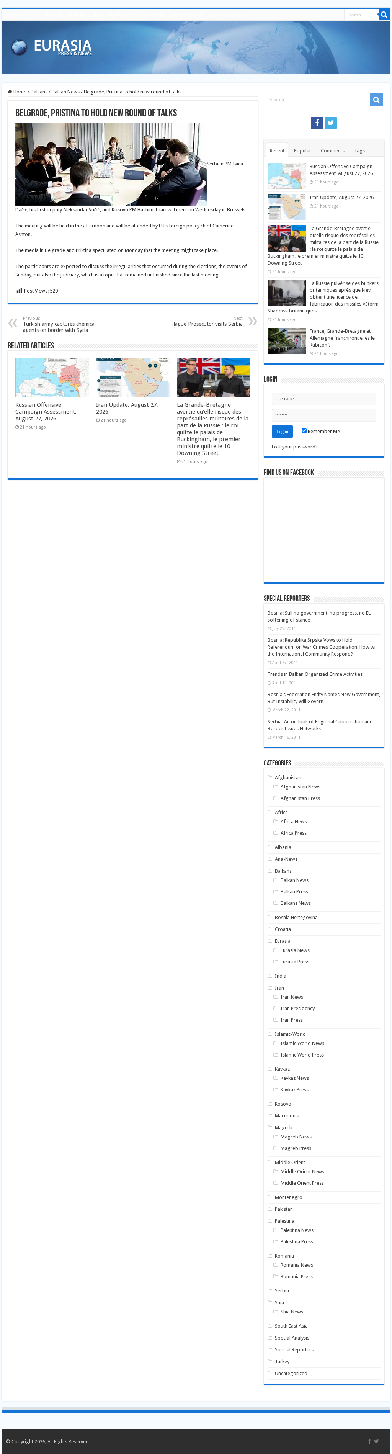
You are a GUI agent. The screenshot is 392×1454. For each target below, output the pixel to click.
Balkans (54, 14)
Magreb (283, 1127)
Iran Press (292, 1020)
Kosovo (283, 1104)
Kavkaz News (295, 1078)
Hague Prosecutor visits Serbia (207, 321)
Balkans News (296, 903)
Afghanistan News (300, 787)
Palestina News (297, 1230)
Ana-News (286, 859)
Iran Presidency (298, 1008)
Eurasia (78, 14)
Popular (302, 151)
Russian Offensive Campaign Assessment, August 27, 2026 (46, 411)
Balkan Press (294, 892)
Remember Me (323, 431)
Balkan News (66, 92)
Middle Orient (124, 14)
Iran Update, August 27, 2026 (342, 197)
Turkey (282, 1361)
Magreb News (296, 1137)
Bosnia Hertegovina (296, 917)
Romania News (297, 1265)
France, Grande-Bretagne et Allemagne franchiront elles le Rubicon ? (342, 338)
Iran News (292, 997)
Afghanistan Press (300, 798)
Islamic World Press (302, 1055)
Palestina (284, 1221)
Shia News (292, 1312)
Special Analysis (229, 14)
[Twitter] (331, 123)
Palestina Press (297, 1242)
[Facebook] (317, 123)
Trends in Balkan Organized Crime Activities (315, 674)
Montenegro (288, 1197)
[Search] (384, 14)
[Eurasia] (52, 45)
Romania (155, 14)
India (280, 976)
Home (12, 14)
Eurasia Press (295, 962)
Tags (359, 151)
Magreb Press (296, 1148)
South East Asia (188, 14)
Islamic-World (290, 1034)
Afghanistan (288, 777)
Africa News (294, 821)
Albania (283, 847)
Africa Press (294, 833)
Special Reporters (294, 1350)
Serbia (282, 1291)
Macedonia (287, 1116)
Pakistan (284, 1209)
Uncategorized (291, 1373)
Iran (97, 14)
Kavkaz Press (295, 1090)
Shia (279, 1302)
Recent (277, 151)
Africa (32, 14)
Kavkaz (282, 1069)
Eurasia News (295, 950)
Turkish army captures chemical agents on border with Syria (59, 324)
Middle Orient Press (302, 1183)
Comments (333, 151)
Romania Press (297, 1276)
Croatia (283, 929)
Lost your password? (295, 447)
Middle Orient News (302, 1171)
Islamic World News (302, 1043)
